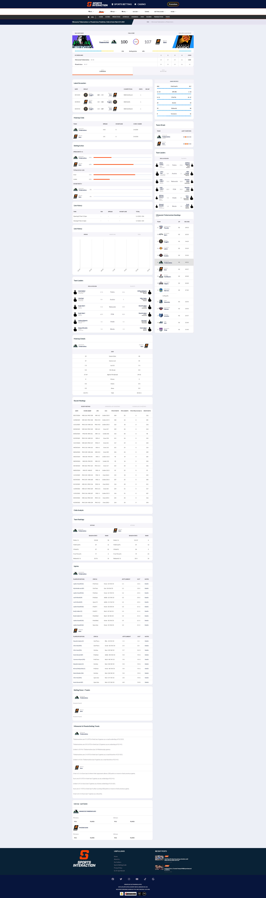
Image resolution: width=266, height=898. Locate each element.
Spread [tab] (86, 234)
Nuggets (91, 95)
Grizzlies (166, 316)
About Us (116, 859)
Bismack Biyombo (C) (79, 668)
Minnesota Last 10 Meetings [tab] (112, 406)
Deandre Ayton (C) (78, 641)
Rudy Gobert (81, 305)
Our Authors (117, 862)
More (172, 11)
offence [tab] (132, 525)
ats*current (126, 579)
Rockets (166, 256)
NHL (124, 11)
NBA (102, 11)
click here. (147, 889)
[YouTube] (137, 879)
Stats (142, 17)
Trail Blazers (167, 276)
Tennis (147, 11)
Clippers (166, 283)
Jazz (165, 323)
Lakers (166, 249)
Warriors (166, 290)
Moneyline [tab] (112, 234)
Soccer (135, 11)
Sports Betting (123, 4)
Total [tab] (139, 234)
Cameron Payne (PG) (79, 659)
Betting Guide (159, 11)
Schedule (126, 17)
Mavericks (167, 302)
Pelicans (166, 309)
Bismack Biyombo (82, 328)
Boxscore (163, 71)
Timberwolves (104, 42)
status (95, 579)
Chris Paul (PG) (77, 645)
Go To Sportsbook (119, 871)
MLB (113, 11)
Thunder (166, 228)
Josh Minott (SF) (77, 597)
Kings (165, 330)
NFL (91, 11)
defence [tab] (92, 525)
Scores (107, 17)
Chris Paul (81, 298)
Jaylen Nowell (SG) (78, 584)
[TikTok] (145, 879)
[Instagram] (129, 879)
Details (147, 584)
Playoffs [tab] (132, 286)
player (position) (78, 579)
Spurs (165, 235)
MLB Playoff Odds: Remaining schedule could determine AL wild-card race (176, 859)
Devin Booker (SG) (78, 673)
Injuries (148, 17)
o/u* (138, 579)
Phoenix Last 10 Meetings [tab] (139, 406)
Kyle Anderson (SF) (78, 588)
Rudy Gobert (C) (77, 611)
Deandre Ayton (143, 305)
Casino (141, 4)
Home (101, 17)
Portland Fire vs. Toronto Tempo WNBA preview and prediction (177, 869)
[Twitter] (120, 879)
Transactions (158, 17)
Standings (134, 17)
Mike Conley (143, 298)
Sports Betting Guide (120, 865)
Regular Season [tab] (92, 286)
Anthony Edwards (142, 291)
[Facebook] (112, 879)
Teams (168, 17)
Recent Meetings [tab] (85, 406)
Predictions (116, 17)
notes (147, 579)
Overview (102, 71)
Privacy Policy (118, 868)
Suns (164, 42)
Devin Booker (81, 291)
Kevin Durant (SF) (78, 655)
